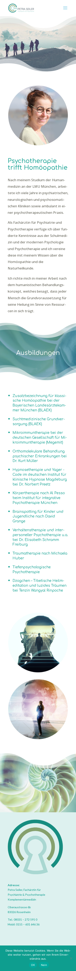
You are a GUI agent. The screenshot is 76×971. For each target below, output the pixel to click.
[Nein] (71, 958)
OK (33, 965)
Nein (44, 965)
